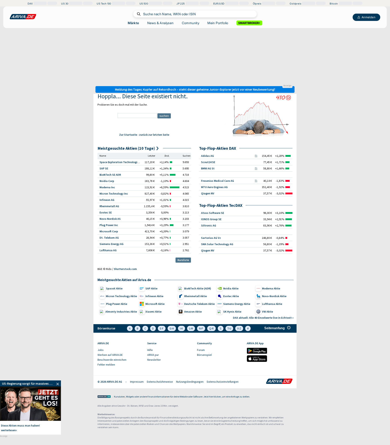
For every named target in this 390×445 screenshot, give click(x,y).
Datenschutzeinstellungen (222, 381)
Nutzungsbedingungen (190, 381)
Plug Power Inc (109, 225)
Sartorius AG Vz (211, 238)
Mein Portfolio (217, 23)
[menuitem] (120, 350)
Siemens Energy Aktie (236, 304)
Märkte (133, 23)
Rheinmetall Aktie (195, 296)
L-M (191, 328)
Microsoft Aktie (155, 304)
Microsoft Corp (109, 231)
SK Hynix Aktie (232, 311)
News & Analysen (160, 23)
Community (190, 23)
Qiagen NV (207, 193)
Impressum (137, 381)
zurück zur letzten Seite (154, 134)
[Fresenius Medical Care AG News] (256, 181)
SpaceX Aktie (114, 288)
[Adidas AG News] (256, 156)
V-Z (239, 328)
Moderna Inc (107, 187)
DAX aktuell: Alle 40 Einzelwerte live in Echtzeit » (263, 317)
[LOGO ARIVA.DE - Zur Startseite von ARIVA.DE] (23, 16)
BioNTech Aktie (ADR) (197, 288)
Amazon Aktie (193, 311)
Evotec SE (106, 212)
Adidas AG (207, 156)
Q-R (211, 328)
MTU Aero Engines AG (214, 187)
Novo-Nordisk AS (110, 219)
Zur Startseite (128, 134)
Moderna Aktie (271, 288)
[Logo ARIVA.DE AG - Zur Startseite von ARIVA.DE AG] (104, 397)
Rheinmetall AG (109, 206)
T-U (229, 328)
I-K (181, 328)
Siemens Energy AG (112, 244)
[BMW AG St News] (256, 168)
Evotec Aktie (231, 296)
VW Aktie (267, 311)
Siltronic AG (208, 225)
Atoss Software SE (212, 213)
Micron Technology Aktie (121, 296)
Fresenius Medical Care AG (217, 181)
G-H (172, 328)
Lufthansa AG (108, 250)
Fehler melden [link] (106, 364)
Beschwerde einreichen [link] (112, 360)
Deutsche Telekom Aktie (199, 304)
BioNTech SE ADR (110, 174)
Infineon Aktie (154, 296)
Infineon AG (107, 200)
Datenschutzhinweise (160, 381)
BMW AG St (207, 168)
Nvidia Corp (107, 181)
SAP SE (104, 168)
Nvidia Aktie (230, 288)
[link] (30, 383)
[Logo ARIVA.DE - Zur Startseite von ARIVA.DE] (279, 382)
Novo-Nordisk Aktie (274, 296)
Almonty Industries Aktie (121, 311)
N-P (201, 328)
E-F (162, 328)
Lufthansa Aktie (272, 304)
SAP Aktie (151, 288)
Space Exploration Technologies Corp (123, 162)
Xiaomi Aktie (153, 311)
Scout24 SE (208, 162)
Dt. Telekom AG (109, 237)
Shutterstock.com (125, 269)
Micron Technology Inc (114, 193)
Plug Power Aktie (116, 304)
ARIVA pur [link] (153, 355)
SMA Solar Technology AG (217, 244)
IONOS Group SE (211, 219)
